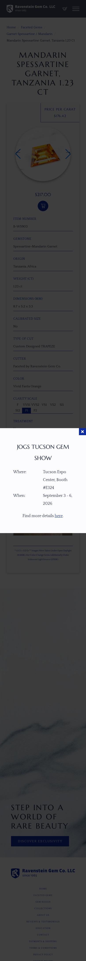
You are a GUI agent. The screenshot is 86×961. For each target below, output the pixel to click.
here (59, 516)
